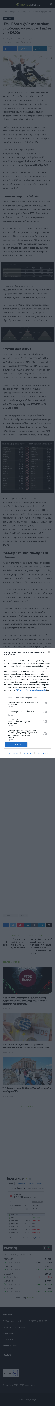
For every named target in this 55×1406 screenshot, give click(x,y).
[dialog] (27, 703)
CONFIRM (16, 744)
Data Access (27, 753)
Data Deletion (13, 753)
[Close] (50, 652)
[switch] (45, 703)
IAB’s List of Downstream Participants (30, 690)
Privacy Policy (42, 753)
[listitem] (27, 697)
